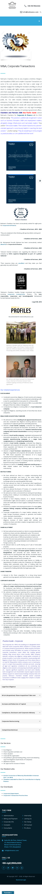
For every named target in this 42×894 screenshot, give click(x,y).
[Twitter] (8, 868)
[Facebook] (3, 868)
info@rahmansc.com (12, 850)
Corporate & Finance (9, 225)
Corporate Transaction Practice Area (15, 795)
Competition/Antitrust (10, 730)
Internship (27, 815)
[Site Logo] (12, 5)
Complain (7, 825)
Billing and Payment (10, 819)
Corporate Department (11, 793)
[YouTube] (12, 868)
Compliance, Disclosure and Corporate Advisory (18, 713)
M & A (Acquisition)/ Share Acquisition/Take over (19, 695)
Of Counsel (28, 825)
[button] (41, 12)
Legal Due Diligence (9, 687)
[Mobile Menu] (39, 21)
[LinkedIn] (17, 868)
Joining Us (28, 819)
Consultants (8, 828)
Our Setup (27, 822)
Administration (9, 815)
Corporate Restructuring (10, 721)
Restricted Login (21, 880)
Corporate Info (9, 822)
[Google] (21, 868)
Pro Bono (27, 828)
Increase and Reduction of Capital (14, 704)
